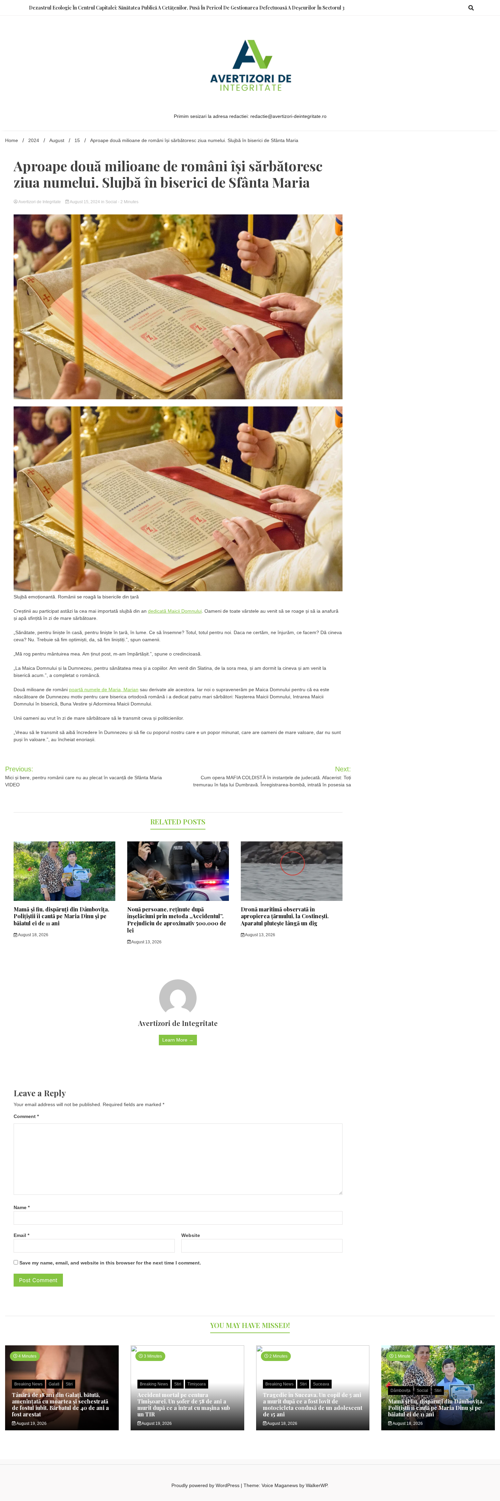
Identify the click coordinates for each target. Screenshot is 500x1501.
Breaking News (28, 1384)
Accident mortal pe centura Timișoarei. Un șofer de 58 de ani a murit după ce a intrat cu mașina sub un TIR (183, 1404)
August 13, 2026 (146, 942)
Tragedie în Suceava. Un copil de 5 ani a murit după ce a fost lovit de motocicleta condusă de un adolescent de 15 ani (312, 1404)
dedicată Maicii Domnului (175, 611)
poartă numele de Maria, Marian (103, 689)
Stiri (69, 1384)
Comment (26, 1116)
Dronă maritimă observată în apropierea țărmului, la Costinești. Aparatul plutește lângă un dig (285, 916)
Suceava (321, 1384)
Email (21, 1235)
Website (190, 1235)
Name (22, 1207)
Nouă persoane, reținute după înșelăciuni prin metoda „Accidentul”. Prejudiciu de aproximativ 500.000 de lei (176, 920)
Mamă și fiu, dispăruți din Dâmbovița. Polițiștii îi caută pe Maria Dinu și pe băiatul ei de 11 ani (61, 916)
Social (111, 201)
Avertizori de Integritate (40, 201)
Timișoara (196, 1384)
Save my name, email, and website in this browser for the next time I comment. (110, 1263)
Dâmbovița (400, 1390)
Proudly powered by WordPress (206, 1485)
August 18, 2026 (32, 934)
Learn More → (178, 1040)
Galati (54, 1384)
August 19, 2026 (31, 1423)
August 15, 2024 (85, 201)
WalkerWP (316, 1485)
